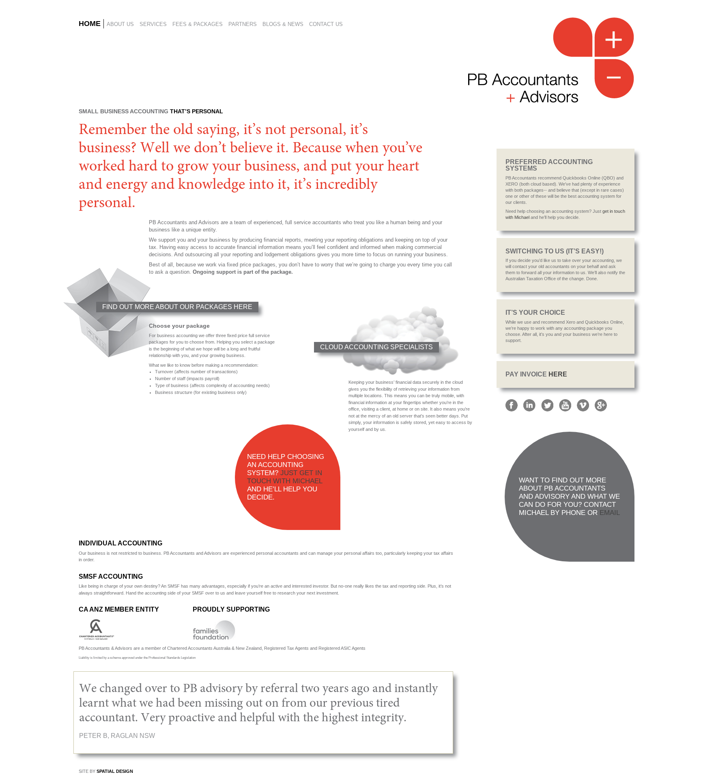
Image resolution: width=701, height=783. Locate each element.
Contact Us (326, 24)
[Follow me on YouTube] (565, 404)
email (610, 513)
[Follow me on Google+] (601, 404)
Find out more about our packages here (177, 306)
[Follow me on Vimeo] (583, 404)
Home (90, 23)
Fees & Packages (197, 24)
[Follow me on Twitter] (547, 404)
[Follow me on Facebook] (511, 404)
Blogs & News (282, 24)
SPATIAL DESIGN (115, 771)
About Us (120, 24)
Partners (242, 24)
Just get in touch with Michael (284, 477)
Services (153, 24)
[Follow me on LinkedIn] (529, 404)
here (557, 374)
